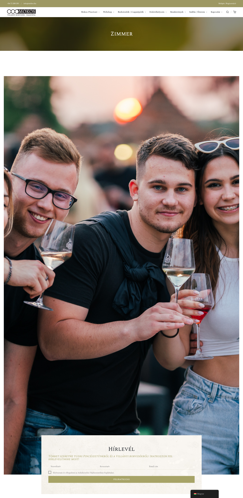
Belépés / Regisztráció (227, 3)
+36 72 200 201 (13, 3)
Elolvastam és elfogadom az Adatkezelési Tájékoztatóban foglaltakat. (83, 472)
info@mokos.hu (29, 3)
